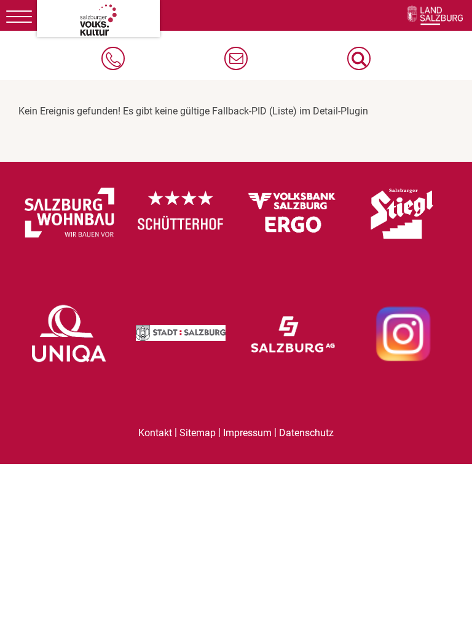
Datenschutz (306, 433)
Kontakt (155, 433)
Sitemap (197, 433)
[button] (358, 58)
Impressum (247, 433)
